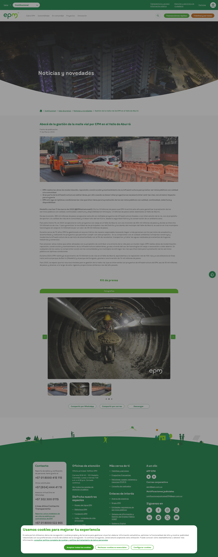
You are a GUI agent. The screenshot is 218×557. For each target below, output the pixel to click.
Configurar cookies (142, 547)
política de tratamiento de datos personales (89, 540)
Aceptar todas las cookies (79, 547)
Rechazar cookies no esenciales (112, 547)
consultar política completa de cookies (51, 540)
